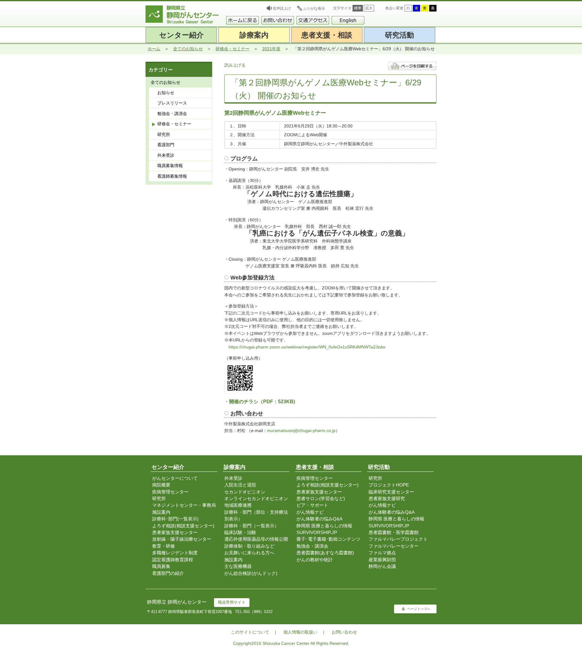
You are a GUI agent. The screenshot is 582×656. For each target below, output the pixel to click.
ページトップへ (418, 609)
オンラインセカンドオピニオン (256, 498)
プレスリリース (172, 103)
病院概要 (161, 484)
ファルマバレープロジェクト (398, 539)
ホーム (154, 48)
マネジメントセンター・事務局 (184, 505)
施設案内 (161, 512)
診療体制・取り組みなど (249, 546)
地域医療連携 (238, 505)
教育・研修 (163, 546)
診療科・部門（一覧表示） (251, 525)
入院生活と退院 (240, 484)
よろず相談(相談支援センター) (183, 525)
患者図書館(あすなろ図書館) (325, 552)
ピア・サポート (312, 505)
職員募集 (161, 566)
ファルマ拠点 (382, 552)
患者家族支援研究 (387, 498)
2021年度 (271, 48)
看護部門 (165, 144)
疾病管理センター (170, 491)
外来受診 (165, 155)
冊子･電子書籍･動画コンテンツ (328, 539)
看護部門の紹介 (168, 573)
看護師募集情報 (172, 176)
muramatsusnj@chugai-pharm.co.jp (301, 430)
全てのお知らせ (188, 48)
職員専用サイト (232, 602)
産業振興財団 (382, 559)
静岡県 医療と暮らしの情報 (324, 525)
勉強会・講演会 (172, 113)
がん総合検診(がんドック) (250, 573)
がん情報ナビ (310, 512)
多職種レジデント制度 (175, 552)
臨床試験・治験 (240, 532)
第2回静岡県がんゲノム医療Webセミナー (275, 113)
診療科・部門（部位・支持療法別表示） (256, 515)
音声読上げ (282, 8)
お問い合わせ (344, 632)
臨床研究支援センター (391, 491)
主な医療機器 (238, 566)
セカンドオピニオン (244, 491)
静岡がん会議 (382, 566)
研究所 (163, 134)
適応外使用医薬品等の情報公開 (256, 539)
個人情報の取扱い (300, 632)
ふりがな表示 (314, 8)
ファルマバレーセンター (394, 546)
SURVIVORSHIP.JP (316, 532)
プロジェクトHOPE (389, 484)
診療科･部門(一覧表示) (175, 518)
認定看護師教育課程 (172, 559)
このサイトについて (250, 632)
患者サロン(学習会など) (320, 498)
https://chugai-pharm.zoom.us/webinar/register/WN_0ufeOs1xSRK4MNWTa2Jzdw (307, 346)
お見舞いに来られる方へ (249, 552)
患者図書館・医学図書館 (394, 532)
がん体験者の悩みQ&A (319, 518)
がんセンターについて (175, 478)
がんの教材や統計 (314, 559)
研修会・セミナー (232, 48)
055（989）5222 (258, 611)
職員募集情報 (170, 165)
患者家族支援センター (175, 532)
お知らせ (165, 92)
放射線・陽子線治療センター (181, 539)
